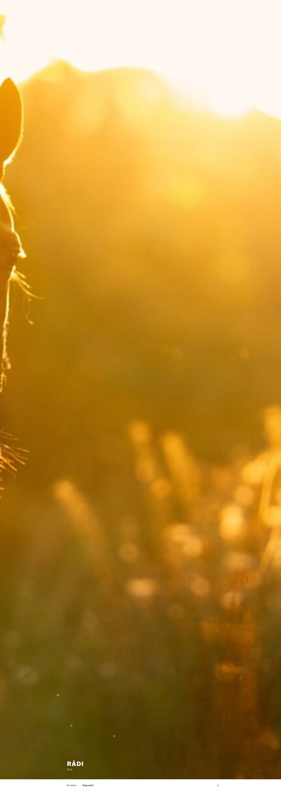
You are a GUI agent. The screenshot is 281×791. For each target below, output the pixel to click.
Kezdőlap (71, 785)
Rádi (75, 763)
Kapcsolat (88, 785)
